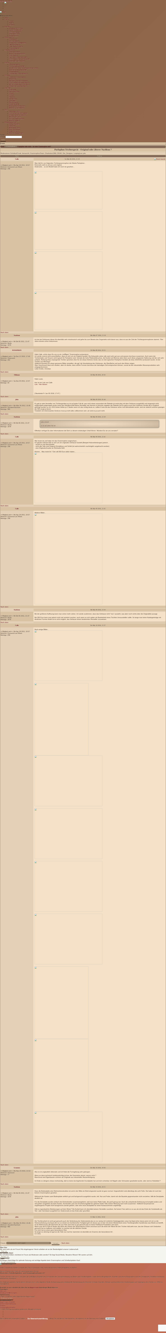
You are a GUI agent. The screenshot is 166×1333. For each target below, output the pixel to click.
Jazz (6, 110)
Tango (11, 93)
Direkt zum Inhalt (6, 1)
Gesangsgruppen (15, 32)
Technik (7, 75)
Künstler (7, 26)
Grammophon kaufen (7, 1307)
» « (37, 1318)
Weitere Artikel (14, 120)
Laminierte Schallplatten (17, 43)
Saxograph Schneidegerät (18, 73)
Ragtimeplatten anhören (17, 115)
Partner (2, 1306)
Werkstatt (12, 79)
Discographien (14, 41)
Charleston (13, 99)
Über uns (4, 1251)
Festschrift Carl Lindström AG (19, 59)
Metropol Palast (14, 128)
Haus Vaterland (14, 129)
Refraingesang (14, 34)
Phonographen (14, 64)
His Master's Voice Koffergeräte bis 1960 (23, 68)
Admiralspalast (14, 124)
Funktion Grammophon (17, 77)
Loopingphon (13, 72)
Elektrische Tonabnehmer (18, 86)
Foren (7, 19)
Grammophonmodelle (17, 66)
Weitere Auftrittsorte (16, 133)
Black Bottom (13, 102)
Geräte (7, 63)
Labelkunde (13, 39)
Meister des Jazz (15, 117)
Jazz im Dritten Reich (16, 119)
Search (2, 137)
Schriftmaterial (10, 50)
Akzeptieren (110, 1318)
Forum (11, 21)
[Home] (3, 12)
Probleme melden (6, 1298)
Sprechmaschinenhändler (18, 57)
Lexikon (12, 25)
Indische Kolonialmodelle (18, 70)
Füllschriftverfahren (16, 46)
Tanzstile (8, 88)
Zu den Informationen (8, 1262)
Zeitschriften (13, 55)
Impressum (34, 1287)
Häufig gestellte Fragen (8, 1293)
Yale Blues (12, 100)
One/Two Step (14, 91)
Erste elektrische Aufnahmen (19, 82)
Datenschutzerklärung (8, 1304)
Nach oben (4, 332)
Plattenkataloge (14, 52)
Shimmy (12, 97)
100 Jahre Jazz (14, 111)
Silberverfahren (14, 44)
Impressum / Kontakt (7, 1302)
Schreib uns (5, 1256)
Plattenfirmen (9, 37)
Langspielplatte (14, 48)
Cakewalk (12, 90)
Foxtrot (11, 95)
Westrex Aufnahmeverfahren (19, 84)
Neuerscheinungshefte (17, 54)
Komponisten (13, 35)
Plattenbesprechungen (17, 61)
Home (7, 17)
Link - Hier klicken (41, 384)
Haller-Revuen (14, 131)
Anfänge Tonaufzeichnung (18, 81)
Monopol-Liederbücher (17, 106)
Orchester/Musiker (15, 30)
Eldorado (12, 126)
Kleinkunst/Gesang (15, 28)
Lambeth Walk (14, 104)
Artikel (11, 23)
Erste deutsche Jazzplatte (18, 113)
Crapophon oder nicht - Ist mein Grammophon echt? (34, 146)
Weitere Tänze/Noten (16, 108)
